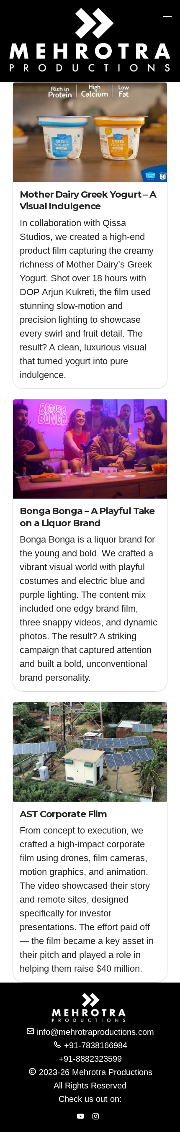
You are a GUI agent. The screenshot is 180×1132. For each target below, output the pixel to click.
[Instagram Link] (95, 1117)
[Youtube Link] (80, 1117)
